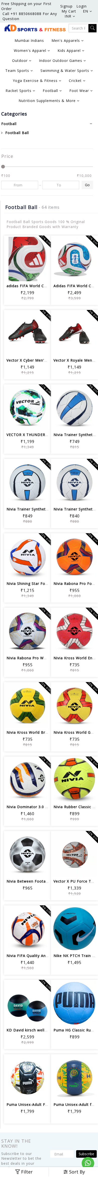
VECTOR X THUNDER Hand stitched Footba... (48, 434)
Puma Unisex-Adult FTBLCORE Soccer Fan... (47, 1104)
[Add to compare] (39, 260)
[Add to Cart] (15, 260)
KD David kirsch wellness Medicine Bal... (44, 1030)
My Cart (69, 11)
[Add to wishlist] (27, 260)
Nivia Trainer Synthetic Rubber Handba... (44, 509)
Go (87, 184)
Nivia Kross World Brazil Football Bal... (42, 732)
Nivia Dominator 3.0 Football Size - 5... (43, 806)
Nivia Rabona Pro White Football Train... (44, 658)
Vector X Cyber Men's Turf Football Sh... (44, 360)
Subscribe (86, 1153)
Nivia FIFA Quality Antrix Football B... (41, 955)
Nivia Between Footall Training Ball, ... (42, 881)
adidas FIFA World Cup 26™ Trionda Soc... (45, 285)
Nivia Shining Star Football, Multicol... (41, 583)
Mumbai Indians (29, 40)
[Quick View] (27, 274)
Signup (66, 6)
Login (81, 6)
